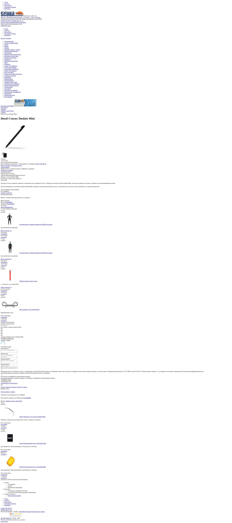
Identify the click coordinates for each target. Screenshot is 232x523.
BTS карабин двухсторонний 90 (29, 309)
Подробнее (4, 107)
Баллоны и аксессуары (11, 56)
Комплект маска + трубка (12, 49)
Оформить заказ (6, 25)
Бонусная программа (7, 106)
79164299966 (27, 398)
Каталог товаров (6, 38)
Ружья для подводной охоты (13, 74)
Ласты (6, 44)
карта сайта (4, 521)
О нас (6, 2)
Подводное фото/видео (11, 85)
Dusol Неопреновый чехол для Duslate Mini (32, 443)
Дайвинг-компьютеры (11, 51)
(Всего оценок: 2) (6, 259)
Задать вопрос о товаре (8, 392)
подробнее (4, 234)
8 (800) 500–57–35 (17, 21)
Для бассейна (8, 87)
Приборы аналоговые (11, 61)
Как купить (7, 5)
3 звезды (14, 387)
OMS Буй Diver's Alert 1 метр (28, 281)
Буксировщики (9, 80)
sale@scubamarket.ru (7, 207)
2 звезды (19, 387)
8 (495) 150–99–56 (6, 21)
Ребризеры (7, 77)
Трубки (6, 48)
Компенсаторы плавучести (12, 54)
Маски (6, 46)
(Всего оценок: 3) (6, 230)
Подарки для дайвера (10, 90)
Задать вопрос (5, 167)
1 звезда (24, 387)
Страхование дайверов (11, 69)
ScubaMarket (9, 202)
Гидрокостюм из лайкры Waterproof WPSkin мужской (35, 253)
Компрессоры (8, 79)
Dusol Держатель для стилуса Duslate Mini (32, 416)
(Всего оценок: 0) (6, 165)
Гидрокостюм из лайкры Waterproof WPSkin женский (35, 224)
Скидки (6, 4)
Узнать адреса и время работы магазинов (13, 22)
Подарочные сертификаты (12, 92)
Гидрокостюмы (9, 41)
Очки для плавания (10, 67)
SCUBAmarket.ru (6, 518)
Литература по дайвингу (12, 84)
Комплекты (7, 93)
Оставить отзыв (17, 165)
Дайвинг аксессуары (10, 82)
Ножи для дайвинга (10, 71)
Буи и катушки (9, 72)
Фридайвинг (8, 97)
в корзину (4, 237)
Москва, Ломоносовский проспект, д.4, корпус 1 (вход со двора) (20, 17)
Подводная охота (9, 95)
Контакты (7, 9)
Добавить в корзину (7, 170)
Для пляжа (7, 88)
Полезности (14, 383)
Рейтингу (7, 383)
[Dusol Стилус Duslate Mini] (15, 150)
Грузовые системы (10, 75)
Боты (6, 62)
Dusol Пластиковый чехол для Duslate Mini (32, 467)
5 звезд (3, 387)
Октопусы (7, 59)
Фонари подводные (10, 58)
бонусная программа (14, 495)
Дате (2, 383)
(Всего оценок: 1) (6, 287)
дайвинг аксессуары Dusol (14, 401)
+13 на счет (4, 160)
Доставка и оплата (10, 7)
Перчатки (7, 64)
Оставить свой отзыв (7, 338)
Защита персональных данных (35, 511)
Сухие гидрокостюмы (11, 43)
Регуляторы (8, 53)
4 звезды (8, 387)
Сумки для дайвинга (10, 66)
